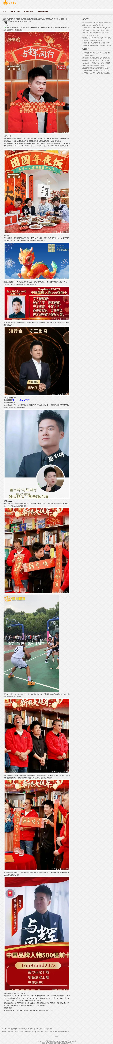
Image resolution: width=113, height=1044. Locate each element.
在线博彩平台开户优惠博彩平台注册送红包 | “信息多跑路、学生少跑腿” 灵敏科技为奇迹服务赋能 (38, 1031)
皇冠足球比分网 (56, 405)
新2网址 (69, 1043)
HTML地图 (73, 1041)
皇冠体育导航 (46, 1043)
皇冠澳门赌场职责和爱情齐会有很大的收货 (96, 68)
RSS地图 (66, 1041)
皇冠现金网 (58, 1043)
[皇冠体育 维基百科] (9, 5)
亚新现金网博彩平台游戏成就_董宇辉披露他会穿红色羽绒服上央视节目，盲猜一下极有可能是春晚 (41, 19)
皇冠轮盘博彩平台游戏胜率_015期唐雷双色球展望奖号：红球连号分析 (30, 1029)
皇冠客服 (64, 1043)
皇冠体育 (52, 1043)
